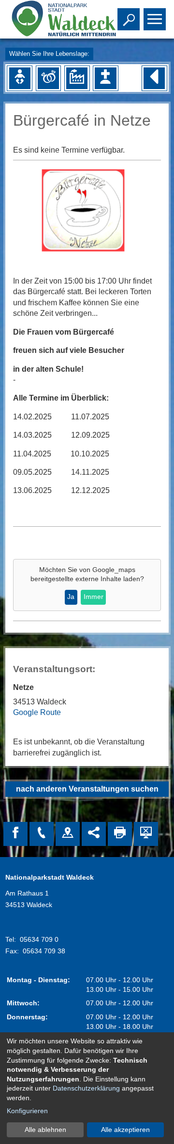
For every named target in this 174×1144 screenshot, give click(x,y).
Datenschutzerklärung (86, 1088)
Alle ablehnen (45, 1129)
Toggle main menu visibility (153, 18)
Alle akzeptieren (125, 1129)
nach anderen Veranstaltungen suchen (87, 789)
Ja (70, 596)
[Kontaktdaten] (41, 834)
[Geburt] (19, 78)
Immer (93, 596)
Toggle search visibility (127, 18)
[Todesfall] (105, 78)
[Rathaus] (68, 834)
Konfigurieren (27, 1111)
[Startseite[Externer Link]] (52, 19)
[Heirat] (48, 78)
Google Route (37, 712)
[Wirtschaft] (76, 78)
